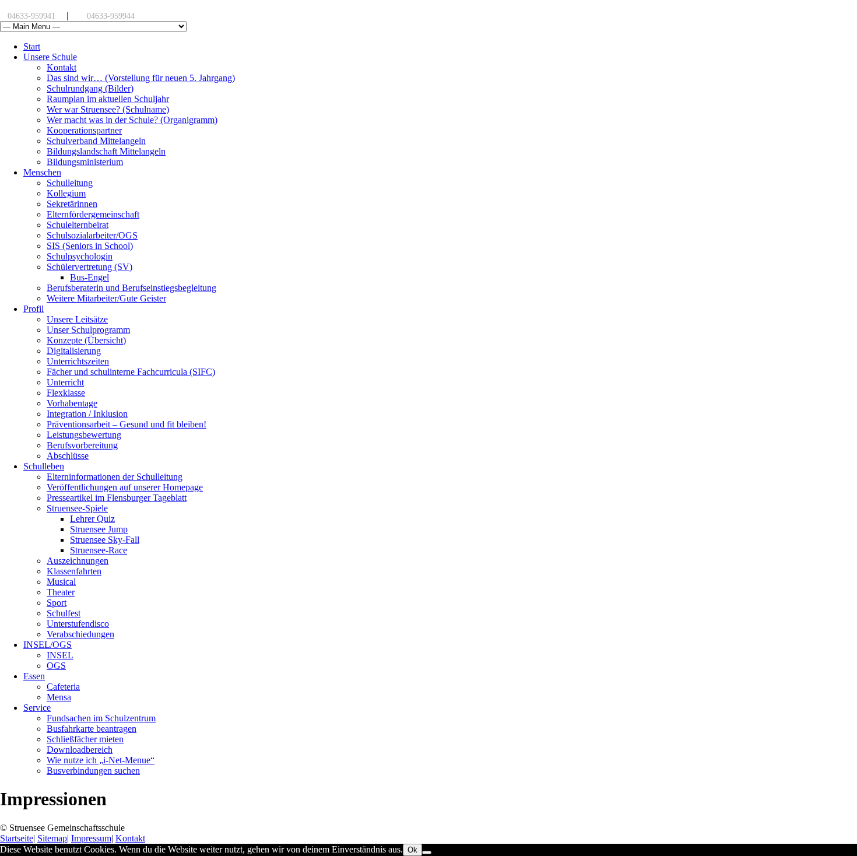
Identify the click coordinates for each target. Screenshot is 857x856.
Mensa (59, 697)
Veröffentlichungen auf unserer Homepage (125, 487)
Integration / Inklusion (87, 414)
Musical (61, 582)
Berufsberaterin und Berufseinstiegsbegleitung (131, 288)
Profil (33, 309)
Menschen (42, 172)
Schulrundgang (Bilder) (90, 88)
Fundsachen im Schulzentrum (101, 718)
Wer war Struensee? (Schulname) (108, 109)
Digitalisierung (74, 351)
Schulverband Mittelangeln (96, 141)
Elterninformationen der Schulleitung (114, 477)
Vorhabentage (72, 403)
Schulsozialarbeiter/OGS (92, 235)
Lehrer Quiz (92, 519)
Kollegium (66, 193)
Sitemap (52, 838)
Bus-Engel (89, 277)
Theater (61, 592)
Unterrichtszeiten (78, 361)
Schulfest (63, 613)
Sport (56, 603)
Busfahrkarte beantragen (91, 729)
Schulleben (43, 466)
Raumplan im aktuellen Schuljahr (108, 99)
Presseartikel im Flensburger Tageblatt (117, 498)
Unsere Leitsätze (77, 319)
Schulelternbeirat (77, 225)
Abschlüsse (68, 456)
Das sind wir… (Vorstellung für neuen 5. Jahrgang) (141, 78)
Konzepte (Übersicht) (86, 340)
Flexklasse (66, 393)
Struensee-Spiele (77, 508)
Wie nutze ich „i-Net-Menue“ (100, 760)
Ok (412, 850)
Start (31, 46)
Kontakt (61, 67)
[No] (426, 852)
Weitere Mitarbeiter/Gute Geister (106, 298)
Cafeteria (63, 687)
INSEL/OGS (47, 645)
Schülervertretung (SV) (89, 267)
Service (37, 708)
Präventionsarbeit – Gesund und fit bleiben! (126, 424)
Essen (34, 676)
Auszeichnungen (77, 561)
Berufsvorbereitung (82, 445)
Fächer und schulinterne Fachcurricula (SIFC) (131, 372)
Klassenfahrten (74, 571)
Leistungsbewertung (84, 435)
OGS (56, 666)
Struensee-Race (98, 550)
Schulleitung (70, 183)
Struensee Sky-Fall (104, 540)
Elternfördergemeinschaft (93, 214)
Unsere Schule (50, 57)
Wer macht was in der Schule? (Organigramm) (132, 120)
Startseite (16, 838)
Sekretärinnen (72, 204)
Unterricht (65, 382)
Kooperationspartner (84, 130)
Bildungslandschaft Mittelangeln (106, 151)
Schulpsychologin (80, 256)
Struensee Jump (99, 529)
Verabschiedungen (80, 634)
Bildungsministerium (85, 162)
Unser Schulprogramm (88, 330)
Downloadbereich (80, 750)
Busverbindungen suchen (93, 771)
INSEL (60, 655)
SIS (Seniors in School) (90, 246)
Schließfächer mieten (85, 739)
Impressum (91, 838)
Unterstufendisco (78, 624)
